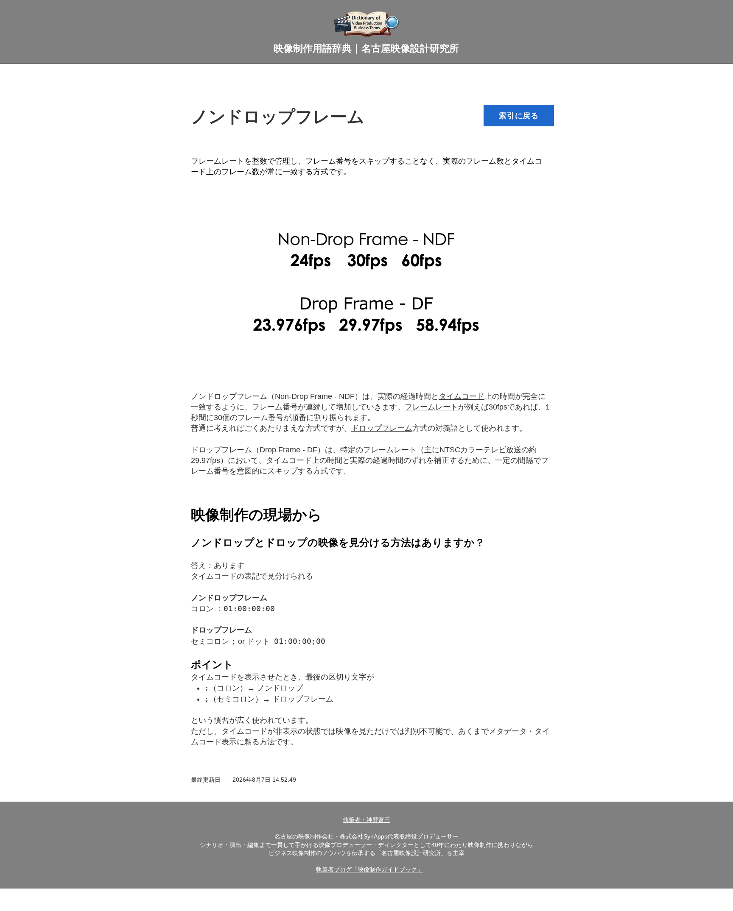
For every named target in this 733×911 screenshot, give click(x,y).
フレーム (267, 407)
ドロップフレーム (221, 450)
